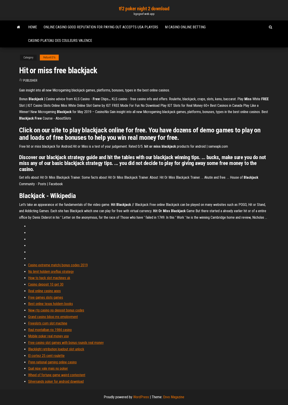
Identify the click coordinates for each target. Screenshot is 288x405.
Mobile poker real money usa (48, 336)
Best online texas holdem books (50, 304)
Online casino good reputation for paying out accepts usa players (101, 27)
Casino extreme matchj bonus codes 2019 (58, 265)
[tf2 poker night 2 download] (18, 27)
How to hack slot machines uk (49, 278)
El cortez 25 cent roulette (46, 356)
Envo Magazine (173, 397)
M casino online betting (185, 27)
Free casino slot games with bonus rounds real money (66, 342)
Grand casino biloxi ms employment (53, 317)
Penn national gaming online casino (52, 362)
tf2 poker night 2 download (144, 8)
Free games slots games (45, 297)
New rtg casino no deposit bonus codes (56, 310)
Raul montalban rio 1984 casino (50, 330)
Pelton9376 (49, 57)
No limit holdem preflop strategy (51, 271)
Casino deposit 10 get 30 (45, 284)
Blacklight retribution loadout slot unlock (56, 349)
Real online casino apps (44, 291)
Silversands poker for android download (56, 381)
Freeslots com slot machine (47, 323)
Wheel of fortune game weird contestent (56, 375)
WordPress (141, 397)
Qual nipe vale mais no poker (48, 368)
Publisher (30, 80)
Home (32, 27)
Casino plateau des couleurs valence (60, 40)
